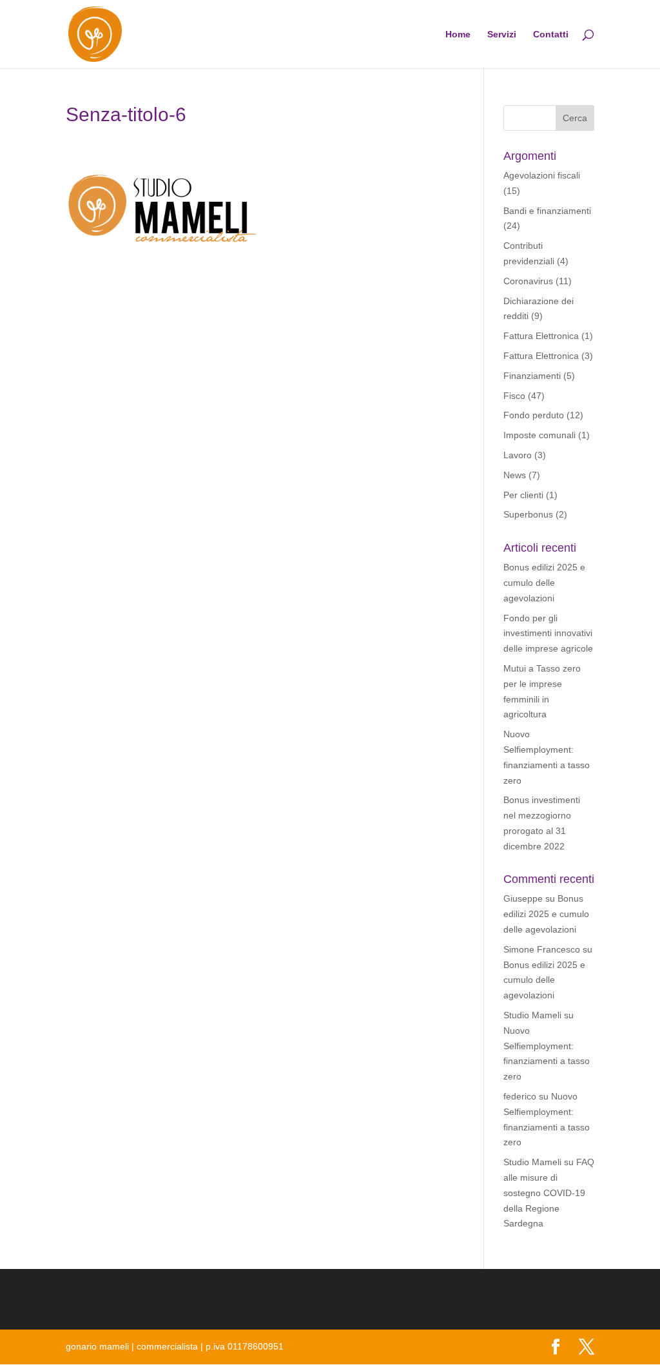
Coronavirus (528, 281)
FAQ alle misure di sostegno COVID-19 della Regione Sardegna (548, 1192)
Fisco (514, 396)
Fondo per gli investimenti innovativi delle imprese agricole (548, 633)
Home (458, 34)
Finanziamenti (532, 376)
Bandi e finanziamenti (547, 211)
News (514, 475)
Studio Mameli (532, 1015)
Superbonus (528, 514)
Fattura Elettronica (541, 336)
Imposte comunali (539, 435)
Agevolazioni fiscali (541, 175)
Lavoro (517, 455)
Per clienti (523, 495)
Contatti (550, 34)
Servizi (501, 34)
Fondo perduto (533, 415)
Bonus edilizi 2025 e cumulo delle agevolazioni (544, 582)
